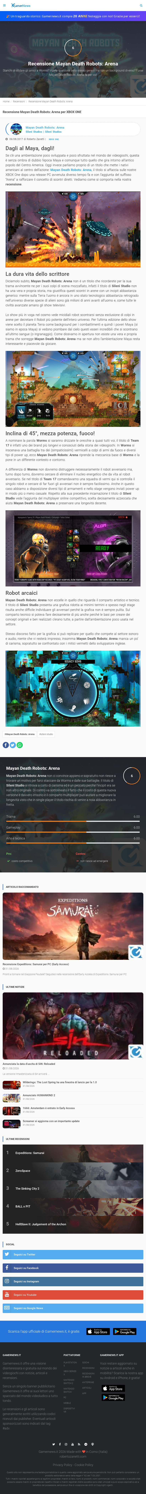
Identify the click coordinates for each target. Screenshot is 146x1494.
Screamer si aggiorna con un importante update (51, 1121)
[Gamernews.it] (20, 5)
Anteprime (88, 1382)
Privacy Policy (62, 1465)
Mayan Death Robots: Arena (71, 170)
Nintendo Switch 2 (69, 1382)
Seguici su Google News (28, 1308)
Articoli (86, 1388)
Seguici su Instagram (26, 1281)
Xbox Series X (70, 1373)
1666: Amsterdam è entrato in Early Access (49, 1108)
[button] (6, 745)
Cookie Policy (84, 1465)
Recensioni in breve (88, 1375)
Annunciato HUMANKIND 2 (39, 1095)
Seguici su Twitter (24, 1254)
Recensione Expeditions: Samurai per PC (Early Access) (36, 964)
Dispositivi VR (69, 1410)
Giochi (85, 1362)
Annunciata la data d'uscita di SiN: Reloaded (29, 1064)
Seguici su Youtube (25, 1294)
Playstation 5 (70, 1364)
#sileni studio (46, 734)
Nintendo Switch (69, 1390)
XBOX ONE (54, 139)
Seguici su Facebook (26, 1268)
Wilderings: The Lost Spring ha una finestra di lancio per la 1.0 (60, 1082)
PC (65, 1397)
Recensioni (88, 1368)
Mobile (67, 1403)
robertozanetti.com (73, 1456)
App (84, 1393)
